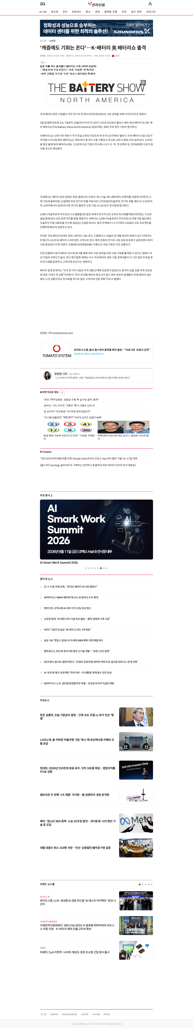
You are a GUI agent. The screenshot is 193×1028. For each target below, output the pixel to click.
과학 (124, 11)
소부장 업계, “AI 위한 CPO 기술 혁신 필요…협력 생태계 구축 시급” (77, 619)
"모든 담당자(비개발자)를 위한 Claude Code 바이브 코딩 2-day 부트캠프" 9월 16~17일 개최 (88, 458)
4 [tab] (95, 568)
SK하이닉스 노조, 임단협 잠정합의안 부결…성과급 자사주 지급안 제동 (79, 683)
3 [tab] (92, 568)
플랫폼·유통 (110, 11)
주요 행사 (46, 495)
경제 (97, 11)
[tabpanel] (96, 533)
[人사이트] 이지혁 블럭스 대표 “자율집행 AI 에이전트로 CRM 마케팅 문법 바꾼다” (93, 377)
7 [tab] (104, 568)
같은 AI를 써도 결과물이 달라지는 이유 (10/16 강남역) (68, 66)
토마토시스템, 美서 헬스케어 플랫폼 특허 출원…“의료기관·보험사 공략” (112, 349)
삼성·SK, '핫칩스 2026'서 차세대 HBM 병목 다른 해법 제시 (73, 640)
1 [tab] (86, 568)
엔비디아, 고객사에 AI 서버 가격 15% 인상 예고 (67, 608)
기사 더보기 (73, 374)
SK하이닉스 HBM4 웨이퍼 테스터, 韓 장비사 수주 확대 (71, 597)
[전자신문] (96, 4)
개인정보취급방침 (69, 1014)
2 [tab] (89, 568)
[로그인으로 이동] (150, 4)
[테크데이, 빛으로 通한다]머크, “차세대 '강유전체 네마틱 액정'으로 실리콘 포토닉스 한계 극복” (91, 662)
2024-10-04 (109, 56)
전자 (65, 11)
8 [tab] (107, 568)
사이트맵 (96, 1014)
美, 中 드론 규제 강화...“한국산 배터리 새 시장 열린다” (70, 586)
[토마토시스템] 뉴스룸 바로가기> (89, 353)
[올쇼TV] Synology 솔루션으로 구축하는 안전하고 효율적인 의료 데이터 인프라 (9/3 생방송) (88, 465)
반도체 (54, 11)
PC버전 (107, 1014)
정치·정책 (136, 11)
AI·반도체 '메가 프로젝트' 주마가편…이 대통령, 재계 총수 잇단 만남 (78, 672)
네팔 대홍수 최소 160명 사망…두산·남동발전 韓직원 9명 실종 (75, 848)
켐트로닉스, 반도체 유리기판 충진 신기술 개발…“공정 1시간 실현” (77, 651)
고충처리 (84, 1014)
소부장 (52, 40)
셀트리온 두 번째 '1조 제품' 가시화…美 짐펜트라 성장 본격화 (74, 795)
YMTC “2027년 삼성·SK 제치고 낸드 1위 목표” (67, 629)
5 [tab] (98, 568)
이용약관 (54, 1014)
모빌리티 (76, 11)
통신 (88, 11)
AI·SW (42, 11)
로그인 (43, 1014)
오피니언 (151, 11)
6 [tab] (101, 568)
